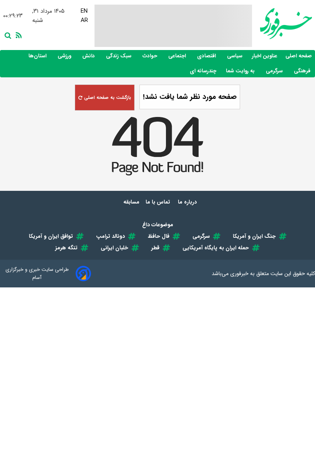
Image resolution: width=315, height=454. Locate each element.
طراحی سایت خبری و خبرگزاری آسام (37, 273)
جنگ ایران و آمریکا (254, 236)
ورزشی (65, 56)
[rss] (17, 34)
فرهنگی (303, 71)
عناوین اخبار (264, 56)
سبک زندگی (119, 56)
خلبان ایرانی (114, 248)
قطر (155, 248)
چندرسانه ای (204, 71)
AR (84, 20)
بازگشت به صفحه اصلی (107, 97)
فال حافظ (158, 236)
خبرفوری (239, 273)
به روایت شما (241, 71)
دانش (89, 56)
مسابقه (131, 202)
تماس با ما (159, 202)
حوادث (151, 56)
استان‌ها (38, 56)
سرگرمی (275, 71)
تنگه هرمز (66, 248)
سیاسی (235, 56)
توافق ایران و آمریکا (51, 236)
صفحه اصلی (298, 56)
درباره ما (188, 202)
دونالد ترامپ (110, 236)
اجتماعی (177, 56)
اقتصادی (207, 56)
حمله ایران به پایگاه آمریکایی (215, 248)
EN (84, 11)
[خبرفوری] (282, 23)
